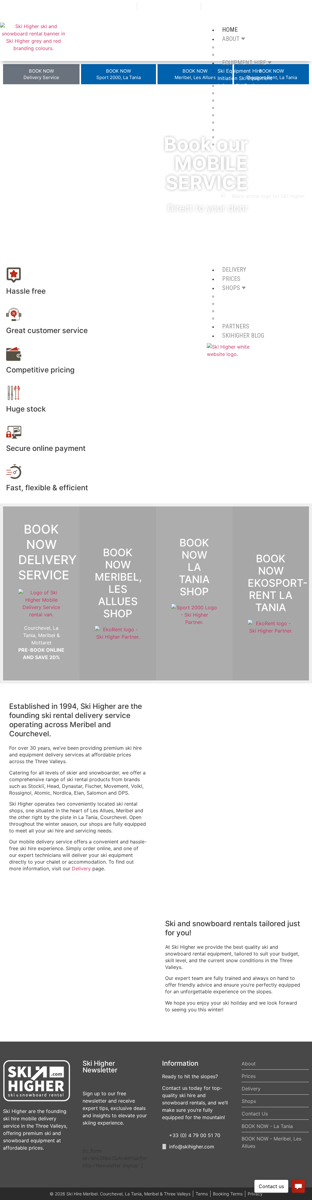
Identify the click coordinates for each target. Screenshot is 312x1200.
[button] (9, 174)
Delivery (81, 868)
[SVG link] (36, 1080)
